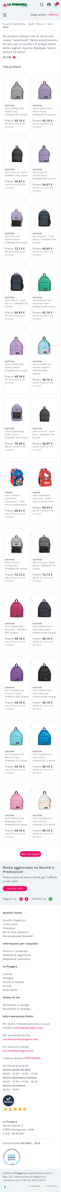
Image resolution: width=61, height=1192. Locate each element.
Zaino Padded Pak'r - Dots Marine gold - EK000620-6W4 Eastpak (44, 629)
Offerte (53, 14)
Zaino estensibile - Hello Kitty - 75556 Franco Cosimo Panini (43, 498)
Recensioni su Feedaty (16, 1008)
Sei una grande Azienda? (18, 936)
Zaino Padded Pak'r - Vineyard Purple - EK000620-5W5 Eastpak (16, 693)
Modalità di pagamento (17, 955)
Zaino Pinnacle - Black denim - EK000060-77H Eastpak (44, 565)
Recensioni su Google (16, 1004)
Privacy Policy (35, 1186)
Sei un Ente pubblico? (16, 932)
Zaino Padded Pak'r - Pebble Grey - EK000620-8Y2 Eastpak (16, 111)
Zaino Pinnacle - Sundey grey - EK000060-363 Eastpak (16, 565)
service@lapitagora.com (18, 1050)
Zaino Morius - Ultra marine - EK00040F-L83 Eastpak (16, 303)
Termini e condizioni (15, 951)
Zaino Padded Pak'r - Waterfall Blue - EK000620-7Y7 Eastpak (16, 757)
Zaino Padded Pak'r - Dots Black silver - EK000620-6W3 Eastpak (44, 693)
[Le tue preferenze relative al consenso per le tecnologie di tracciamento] (5, 1187)
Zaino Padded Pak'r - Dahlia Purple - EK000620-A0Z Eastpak (44, 111)
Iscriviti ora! (15, 888)
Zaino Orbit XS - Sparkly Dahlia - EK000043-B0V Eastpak (44, 175)
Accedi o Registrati (14, 920)
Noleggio (8, 978)
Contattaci (9, 928)
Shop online (38, 14)
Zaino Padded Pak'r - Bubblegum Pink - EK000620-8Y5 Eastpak (16, 821)
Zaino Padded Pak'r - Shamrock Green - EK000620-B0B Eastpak (44, 303)
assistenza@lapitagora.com (20, 1039)
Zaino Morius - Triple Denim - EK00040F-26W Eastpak (44, 239)
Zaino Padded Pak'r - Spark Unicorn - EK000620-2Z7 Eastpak (44, 821)
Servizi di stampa (13, 982)
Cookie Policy (52, 1186)
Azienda (8, 974)
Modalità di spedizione (16, 959)
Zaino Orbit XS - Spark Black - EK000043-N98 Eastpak (44, 434)
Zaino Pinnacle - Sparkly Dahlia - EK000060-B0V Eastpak (16, 239)
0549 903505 (32, 1058)
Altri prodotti (30, 854)
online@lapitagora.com (28, 1027)
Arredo (7, 985)
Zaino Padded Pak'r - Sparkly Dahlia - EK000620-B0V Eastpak (16, 367)
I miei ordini (10, 924)
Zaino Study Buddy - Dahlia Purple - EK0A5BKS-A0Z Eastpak (16, 434)
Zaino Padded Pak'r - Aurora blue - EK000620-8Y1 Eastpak (44, 757)
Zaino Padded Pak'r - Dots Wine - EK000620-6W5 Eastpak (16, 629)
